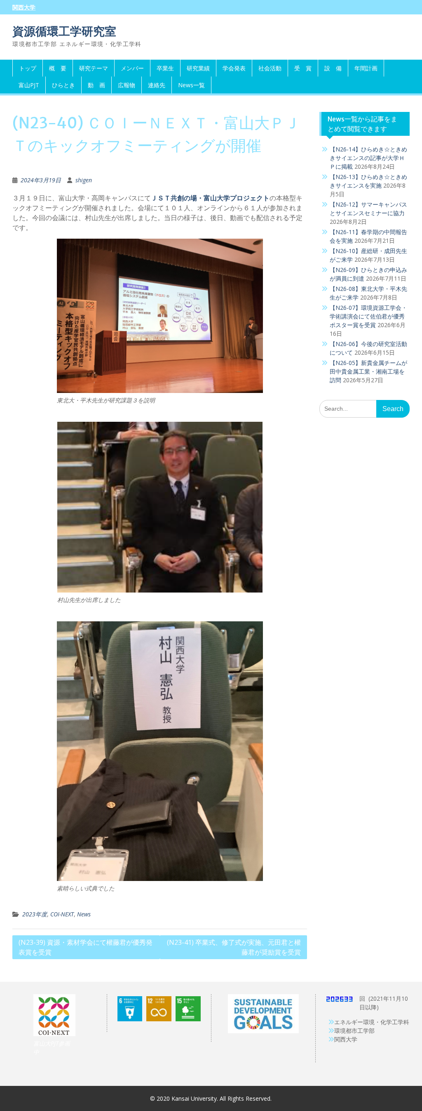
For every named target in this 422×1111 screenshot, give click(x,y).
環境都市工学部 (354, 1030)
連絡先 (156, 85)
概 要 (57, 68)
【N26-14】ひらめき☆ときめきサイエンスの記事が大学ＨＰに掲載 (368, 157)
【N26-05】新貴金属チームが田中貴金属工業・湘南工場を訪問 (368, 371)
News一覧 (191, 85)
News (84, 914)
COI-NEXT (62, 914)
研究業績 (198, 68)
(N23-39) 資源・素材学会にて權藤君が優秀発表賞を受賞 (85, 947)
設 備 (333, 68)
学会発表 (234, 68)
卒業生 (165, 68)
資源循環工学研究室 (64, 31)
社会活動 (269, 68)
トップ (27, 68)
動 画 (96, 85)
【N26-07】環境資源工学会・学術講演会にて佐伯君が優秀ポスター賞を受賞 (368, 316)
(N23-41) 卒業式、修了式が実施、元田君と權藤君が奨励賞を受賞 (234, 947)
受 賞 (303, 68)
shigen (83, 180)
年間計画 (365, 68)
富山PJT (29, 85)
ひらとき (63, 85)
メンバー (132, 68)
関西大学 (23, 7)
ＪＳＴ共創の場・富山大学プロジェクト (210, 197)
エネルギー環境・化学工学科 (371, 1022)
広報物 (126, 85)
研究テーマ (93, 68)
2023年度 (34, 914)
